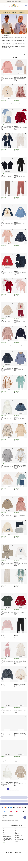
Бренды (19, 8)
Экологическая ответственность (6, 845)
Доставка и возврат (7, 828)
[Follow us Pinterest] (17, 811)
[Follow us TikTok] (23, 811)
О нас (4, 834)
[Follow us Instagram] (11, 811)
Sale (14, 8)
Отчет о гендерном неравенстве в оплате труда (7, 839)
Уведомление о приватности (18, 833)
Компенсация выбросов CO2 (7, 843)
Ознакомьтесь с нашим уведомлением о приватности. (10, 820)
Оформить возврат (7, 830)
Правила (17, 837)
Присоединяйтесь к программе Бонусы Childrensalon (14, 804)
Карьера (17, 830)
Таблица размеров (7, 836)
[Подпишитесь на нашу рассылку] (24, 817)
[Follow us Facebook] (4, 811)
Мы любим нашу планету (15, 825)
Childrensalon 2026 (16, 856)
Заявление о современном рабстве (19, 842)
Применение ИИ (18, 835)
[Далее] (20, 789)
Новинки (8, 8)
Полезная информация (19, 839)
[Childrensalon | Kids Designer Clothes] (14, 4)
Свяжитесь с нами (6, 832)
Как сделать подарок (19, 828)
